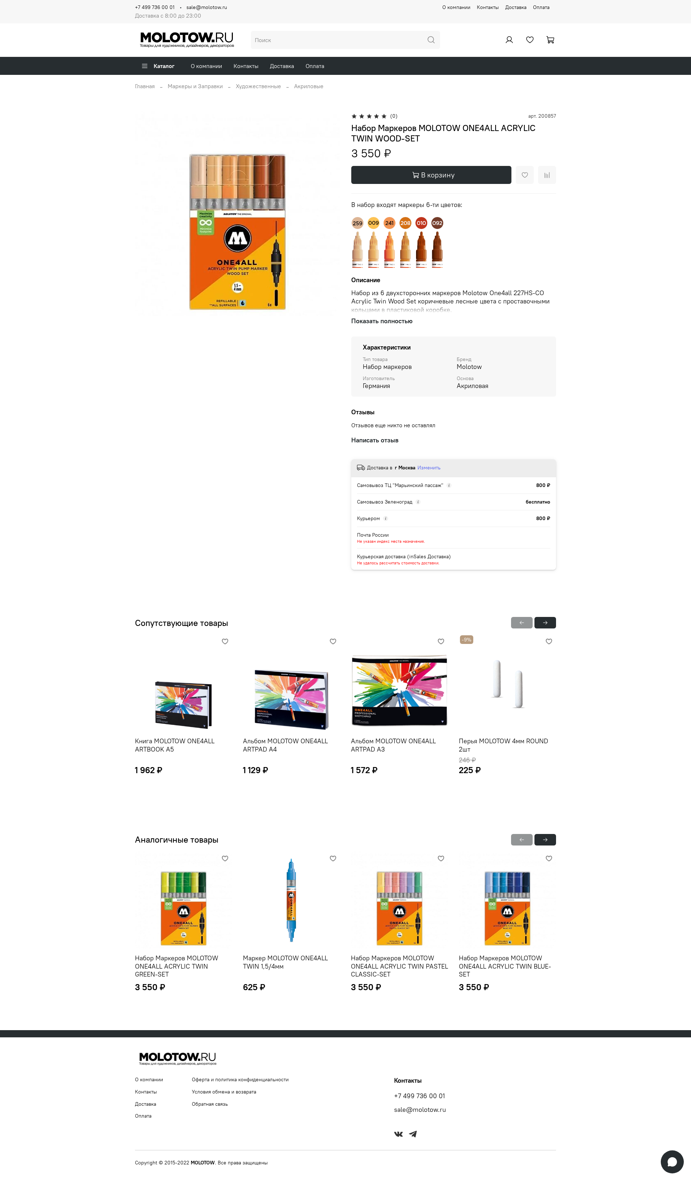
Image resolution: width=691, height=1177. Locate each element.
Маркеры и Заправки (195, 86)
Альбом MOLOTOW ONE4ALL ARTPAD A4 (285, 745)
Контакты (488, 7)
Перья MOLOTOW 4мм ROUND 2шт (503, 745)
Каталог (164, 65)
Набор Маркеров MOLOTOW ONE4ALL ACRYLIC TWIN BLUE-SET (505, 966)
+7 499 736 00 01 (155, 7)
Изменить (429, 467)
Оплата (541, 7)
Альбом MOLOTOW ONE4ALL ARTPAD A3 (393, 745)
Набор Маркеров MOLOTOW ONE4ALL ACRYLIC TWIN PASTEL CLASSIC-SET (399, 966)
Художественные (258, 86)
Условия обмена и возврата (224, 1091)
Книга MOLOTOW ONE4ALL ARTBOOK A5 (174, 745)
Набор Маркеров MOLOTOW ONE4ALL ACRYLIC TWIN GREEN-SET (176, 966)
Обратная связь (210, 1104)
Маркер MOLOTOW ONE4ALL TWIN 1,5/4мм (285, 962)
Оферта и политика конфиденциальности (240, 1079)
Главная (145, 86)
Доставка (516, 7)
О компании (456, 7)
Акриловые (309, 86)
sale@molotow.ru (206, 7)
